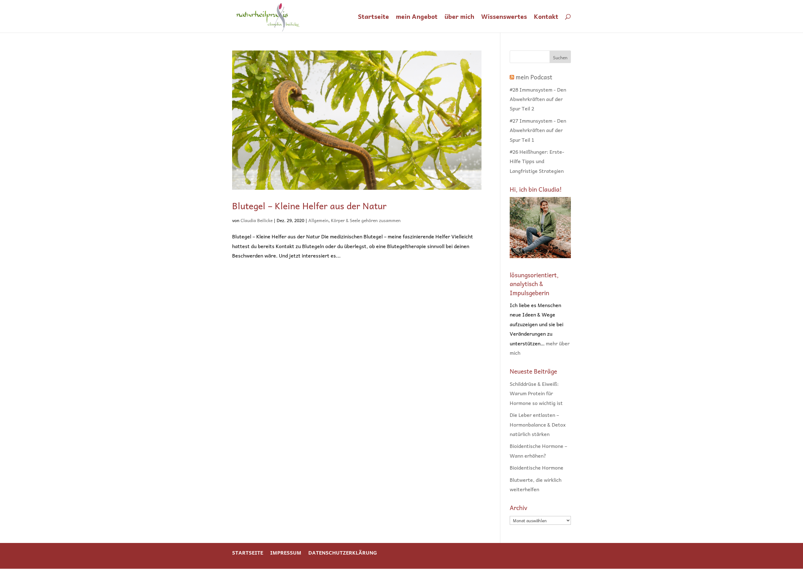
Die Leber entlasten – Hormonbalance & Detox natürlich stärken (538, 424)
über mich (459, 17)
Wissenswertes (504, 17)
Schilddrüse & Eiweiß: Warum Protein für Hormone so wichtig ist (536, 393)
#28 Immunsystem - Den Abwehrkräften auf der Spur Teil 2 (538, 99)
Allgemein (318, 220)
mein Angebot (417, 17)
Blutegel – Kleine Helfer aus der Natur (309, 206)
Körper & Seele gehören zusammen (366, 220)
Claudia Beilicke (257, 220)
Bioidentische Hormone (536, 467)
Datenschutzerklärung (342, 552)
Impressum (285, 552)
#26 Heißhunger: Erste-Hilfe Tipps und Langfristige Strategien (537, 161)
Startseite (373, 17)
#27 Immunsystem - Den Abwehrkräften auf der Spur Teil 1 (538, 130)
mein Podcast (534, 77)
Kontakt (546, 17)
